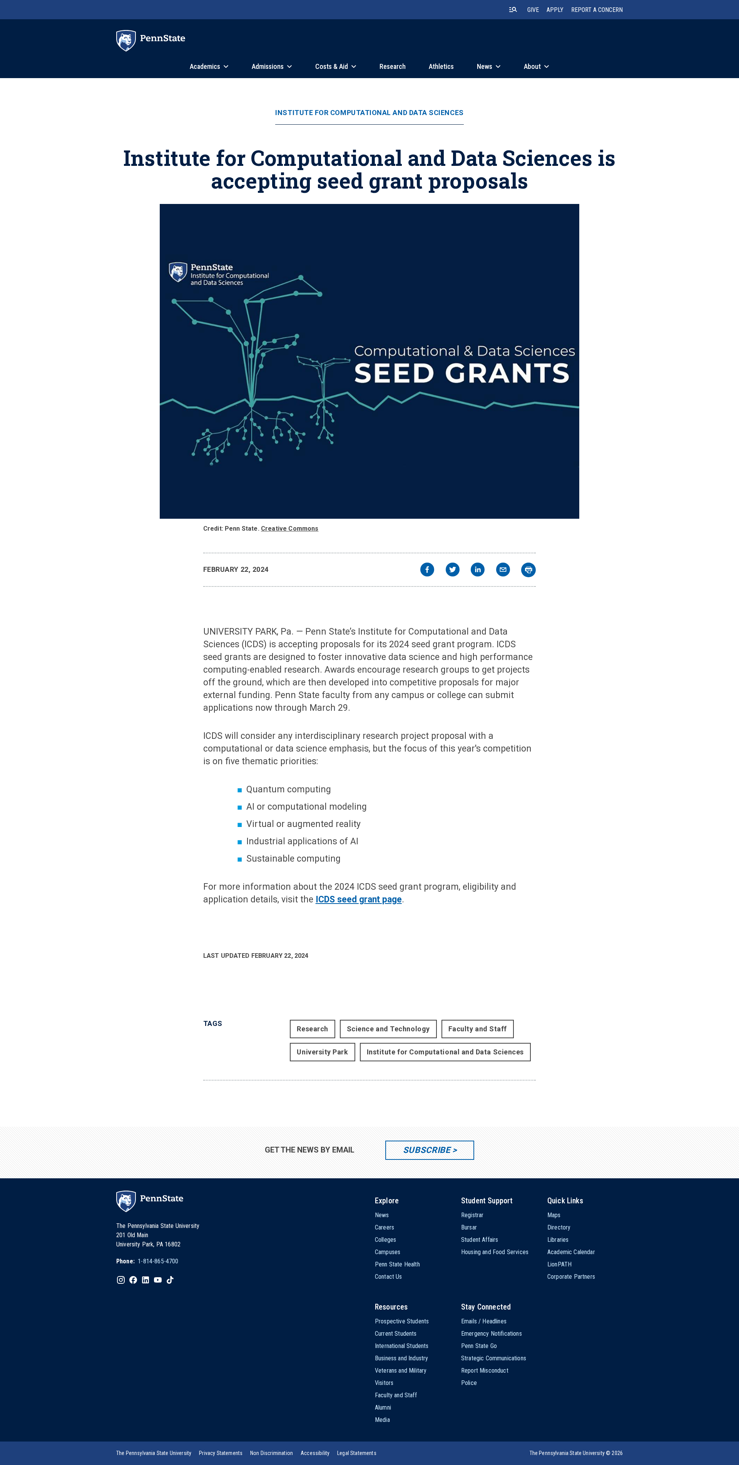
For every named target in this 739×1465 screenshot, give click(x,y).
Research (312, 1029)
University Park (322, 1052)
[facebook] (427, 570)
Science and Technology (388, 1029)
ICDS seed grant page (359, 899)
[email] (503, 570)
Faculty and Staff (477, 1029)
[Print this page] (528, 570)
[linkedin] (478, 570)
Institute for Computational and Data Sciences (369, 113)
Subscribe (426, 1150)
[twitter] (453, 570)
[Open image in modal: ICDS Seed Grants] (369, 361)
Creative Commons (290, 528)
